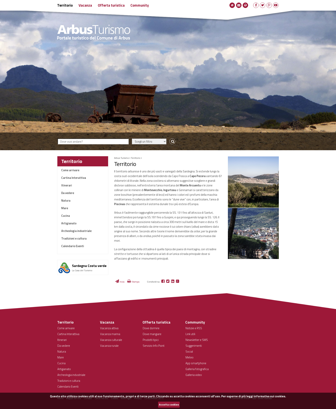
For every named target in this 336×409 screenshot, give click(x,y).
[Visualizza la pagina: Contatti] (238, 5)
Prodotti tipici (151, 340)
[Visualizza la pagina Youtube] (275, 5)
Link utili (190, 334)
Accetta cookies (169, 404)
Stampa (135, 281)
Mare (64, 208)
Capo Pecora (198, 176)
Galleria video (194, 375)
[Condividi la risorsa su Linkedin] (173, 281)
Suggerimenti (194, 345)
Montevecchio (153, 190)
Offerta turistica (111, 5)
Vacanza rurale (109, 345)
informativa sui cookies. (270, 396)
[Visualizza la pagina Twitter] (262, 5)
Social (189, 351)
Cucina (65, 215)
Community (139, 5)
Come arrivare (70, 170)
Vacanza (85, 5)
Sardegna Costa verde (89, 265)
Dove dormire (151, 328)
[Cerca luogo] (171, 141)
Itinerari (66, 185)
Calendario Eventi (72, 246)
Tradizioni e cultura (74, 238)
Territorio (65, 5)
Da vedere (67, 193)
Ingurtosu (170, 190)
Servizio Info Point (153, 345)
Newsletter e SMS (197, 340)
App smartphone (196, 363)
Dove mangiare (152, 334)
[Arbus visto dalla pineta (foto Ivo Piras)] (253, 233)
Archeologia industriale (76, 231)
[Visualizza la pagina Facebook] (256, 5)
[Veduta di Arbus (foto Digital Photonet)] (253, 182)
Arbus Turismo (121, 158)
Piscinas (119, 204)
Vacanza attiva (109, 328)
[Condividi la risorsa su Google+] (177, 281)
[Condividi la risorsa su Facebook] (163, 281)
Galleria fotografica (197, 369)
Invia (121, 281)
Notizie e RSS (194, 328)
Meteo (189, 357)
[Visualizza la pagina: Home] (232, 5)
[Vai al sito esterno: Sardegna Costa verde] (82, 261)
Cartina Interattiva (73, 178)
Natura (65, 200)
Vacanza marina (110, 334)
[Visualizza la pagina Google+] (269, 5)
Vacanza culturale (111, 340)
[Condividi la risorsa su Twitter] (168, 281)
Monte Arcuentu (190, 185)
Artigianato (68, 223)
